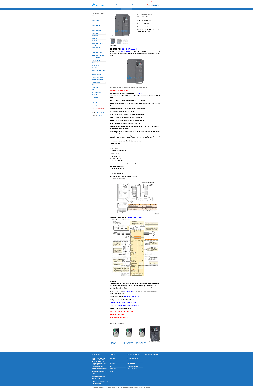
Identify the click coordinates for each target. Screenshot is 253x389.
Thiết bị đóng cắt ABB (97, 18)
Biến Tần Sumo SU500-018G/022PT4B (128, 343)
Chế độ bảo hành (131, 363)
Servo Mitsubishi (96, 62)
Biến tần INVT (95, 28)
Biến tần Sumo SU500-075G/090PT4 (115, 343)
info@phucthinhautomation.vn (121, 317)
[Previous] (112, 25)
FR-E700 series (138, 93)
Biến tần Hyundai (96, 47)
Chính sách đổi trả (131, 361)
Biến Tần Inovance (96, 30)
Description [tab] (113, 45)
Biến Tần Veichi (95, 20)
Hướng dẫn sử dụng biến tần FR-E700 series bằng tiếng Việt (125, 305)
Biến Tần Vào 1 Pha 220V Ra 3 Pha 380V (98, 71)
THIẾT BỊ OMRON (96, 82)
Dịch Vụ (126, 4)
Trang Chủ (109, 4)
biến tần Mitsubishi (127, 291)
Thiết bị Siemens (96, 57)
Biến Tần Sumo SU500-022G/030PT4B (141, 343)
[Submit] (131, 9)
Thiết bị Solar (95, 102)
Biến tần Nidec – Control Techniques (97, 44)
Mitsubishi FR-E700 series (127, 51)
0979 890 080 (100, 112)
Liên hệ (140, 4)
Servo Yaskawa (95, 65)
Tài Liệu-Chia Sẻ (133, 4)
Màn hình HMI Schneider (98, 77)
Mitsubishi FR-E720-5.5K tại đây (131, 296)
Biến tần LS (94, 38)
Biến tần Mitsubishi (96, 23)
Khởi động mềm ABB (97, 52)
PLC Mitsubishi (95, 84)
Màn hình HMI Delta (96, 74)
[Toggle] (105, 23)
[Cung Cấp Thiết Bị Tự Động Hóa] (98, 5)
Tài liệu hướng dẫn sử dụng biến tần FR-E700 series (123, 302)
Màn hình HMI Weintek (97, 79)
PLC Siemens (95, 87)
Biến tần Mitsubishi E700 (146, 14)
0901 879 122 (102, 115)
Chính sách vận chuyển (132, 366)
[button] (149, 1)
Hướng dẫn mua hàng (132, 358)
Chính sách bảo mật (132, 368)
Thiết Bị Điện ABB (96, 60)
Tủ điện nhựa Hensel (97, 95)
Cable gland (95, 100)
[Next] (132, 25)
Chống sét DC (95, 97)
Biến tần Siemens (96, 40)
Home (138, 14)
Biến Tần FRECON (96, 25)
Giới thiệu (115, 4)
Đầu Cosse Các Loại (96, 92)
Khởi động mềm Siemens (98, 55)
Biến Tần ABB (95, 33)
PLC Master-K (95, 89)
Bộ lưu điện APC (96, 105)
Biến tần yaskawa (96, 50)
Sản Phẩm (120, 4)
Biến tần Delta (95, 35)
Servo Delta (94, 67)
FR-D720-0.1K (152, 343)
